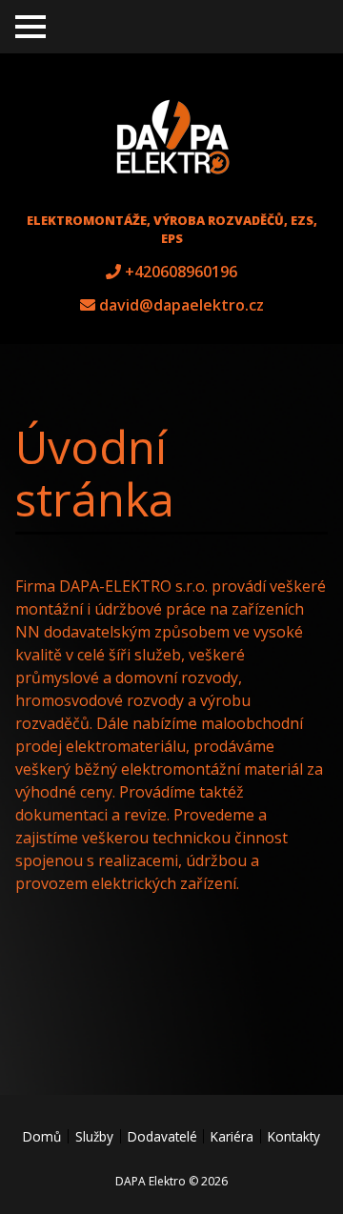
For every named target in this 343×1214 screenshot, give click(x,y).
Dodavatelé (162, 1136)
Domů (42, 1136)
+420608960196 (181, 271)
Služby (94, 1136)
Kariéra (232, 1136)
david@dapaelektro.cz (181, 304)
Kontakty (294, 1136)
